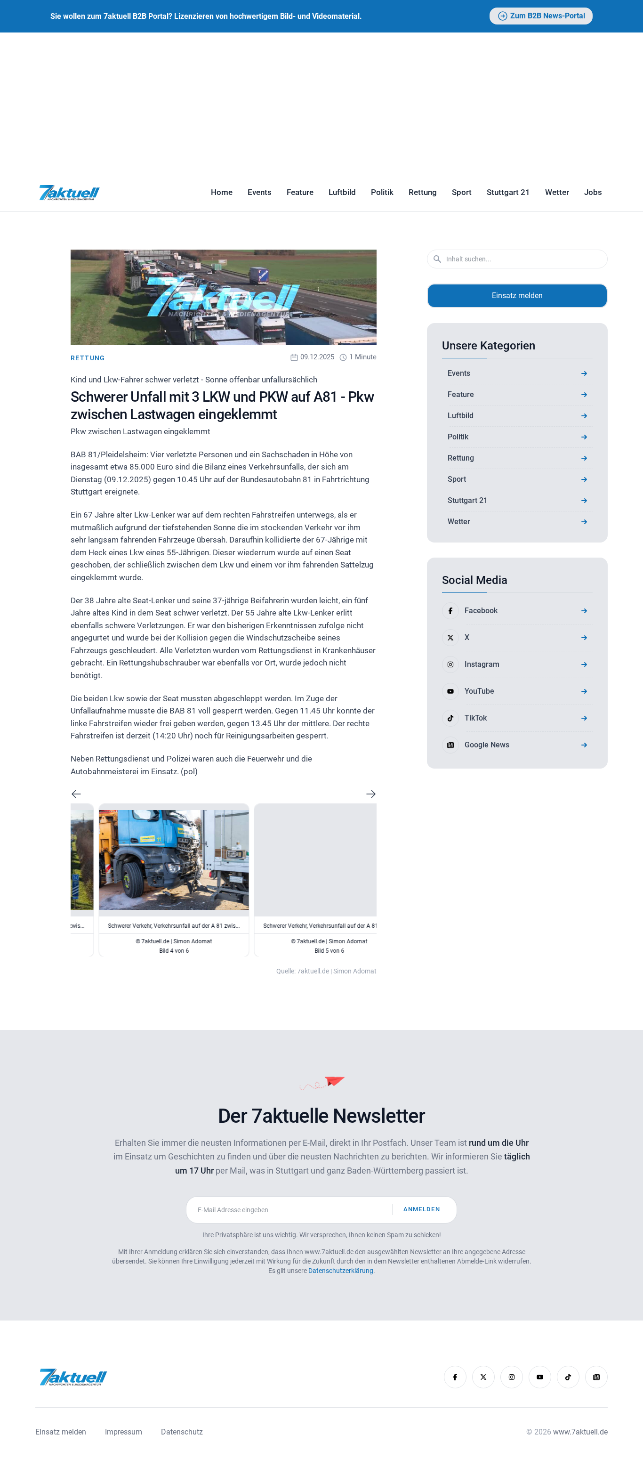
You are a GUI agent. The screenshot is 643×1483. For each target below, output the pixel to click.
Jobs (593, 192)
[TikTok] (568, 1377)
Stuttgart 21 (508, 192)
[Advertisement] (321, 103)
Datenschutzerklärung (340, 1270)
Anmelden (421, 1209)
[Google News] (596, 1377)
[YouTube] (540, 1377)
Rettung (423, 192)
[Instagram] (511, 1377)
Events (260, 192)
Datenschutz (182, 1431)
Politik (382, 192)
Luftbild (342, 192)
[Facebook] (455, 1377)
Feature (300, 192)
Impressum (123, 1431)
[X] (483, 1377)
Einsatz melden (517, 295)
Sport (462, 192)
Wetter (557, 192)
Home (222, 192)
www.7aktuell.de (580, 1431)
